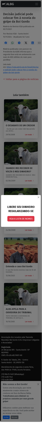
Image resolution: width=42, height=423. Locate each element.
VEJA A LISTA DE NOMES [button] (21, 218)
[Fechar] (38, 197)
